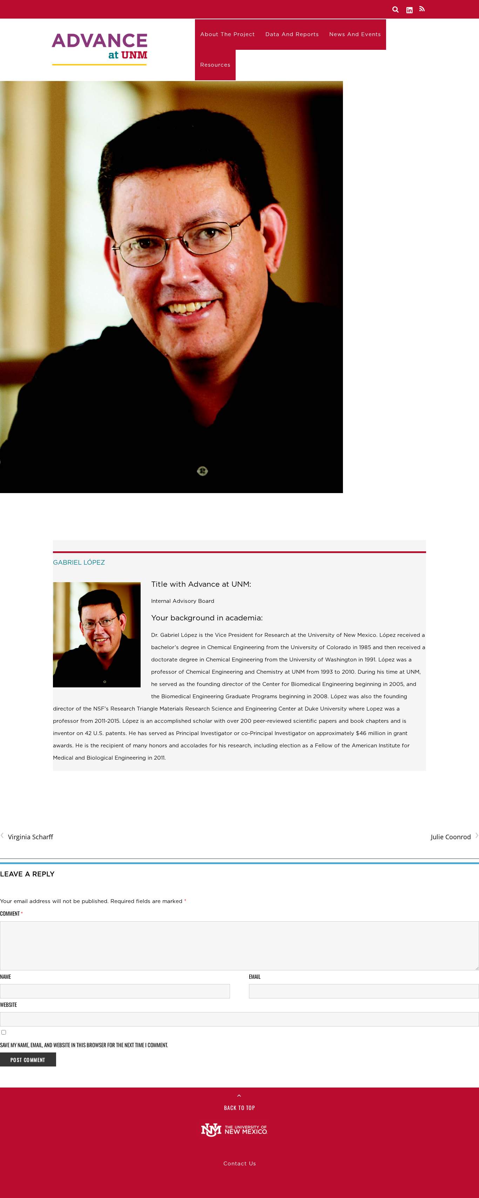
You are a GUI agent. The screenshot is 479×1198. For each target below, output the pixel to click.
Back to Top (239, 1107)
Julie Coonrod (455, 836)
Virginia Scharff (26, 836)
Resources (215, 65)
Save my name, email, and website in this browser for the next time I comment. (84, 1045)
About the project (227, 34)
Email (255, 976)
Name (5, 976)
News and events (355, 34)
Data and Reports (292, 34)
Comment (11, 913)
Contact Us (239, 1163)
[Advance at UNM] (100, 48)
